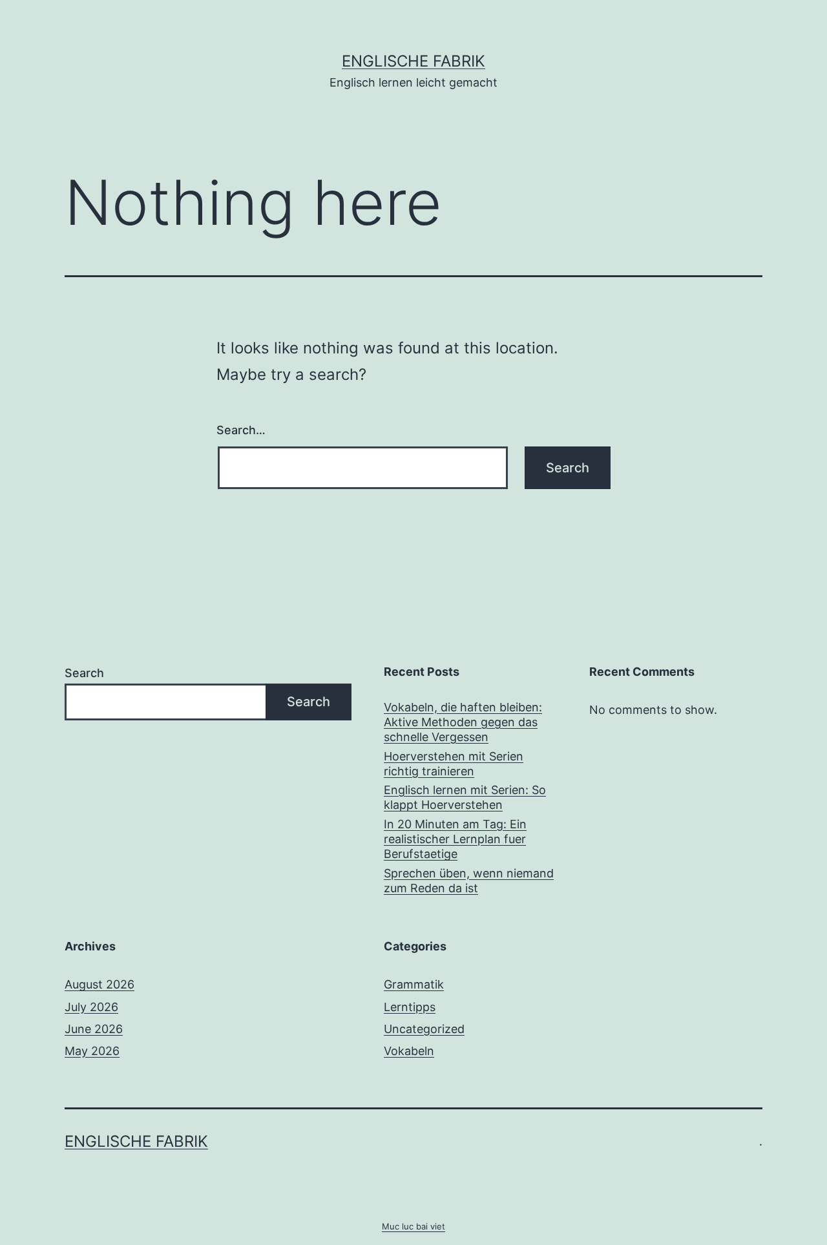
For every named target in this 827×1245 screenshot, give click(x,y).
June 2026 (94, 1029)
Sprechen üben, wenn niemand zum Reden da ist (469, 880)
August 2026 (99, 984)
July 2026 (91, 1007)
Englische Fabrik (413, 61)
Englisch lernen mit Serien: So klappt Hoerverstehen (465, 797)
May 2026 (92, 1051)
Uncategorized (424, 1029)
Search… (241, 430)
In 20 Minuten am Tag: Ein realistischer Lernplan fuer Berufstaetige (455, 839)
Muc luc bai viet (413, 1226)
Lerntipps (409, 1007)
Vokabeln (409, 1051)
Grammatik (414, 984)
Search (84, 673)
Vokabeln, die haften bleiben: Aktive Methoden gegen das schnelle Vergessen (463, 722)
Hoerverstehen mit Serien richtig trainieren (453, 763)
